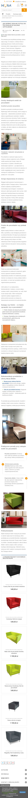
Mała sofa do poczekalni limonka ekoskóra (14, 652)
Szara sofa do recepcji (14, 720)
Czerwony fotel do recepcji (14, 619)
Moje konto (5, 778)
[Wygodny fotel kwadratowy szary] (14, 737)
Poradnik (8, 14)
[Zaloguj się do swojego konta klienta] (18, 5)
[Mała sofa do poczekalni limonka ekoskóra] (14, 636)
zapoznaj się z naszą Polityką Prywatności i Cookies (10, 792)
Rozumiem (22, 792)
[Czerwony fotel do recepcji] (14, 604)
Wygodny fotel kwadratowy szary (14, 753)
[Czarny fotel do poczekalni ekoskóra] (14, 571)
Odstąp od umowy (5, 785)
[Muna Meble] (14, 6)
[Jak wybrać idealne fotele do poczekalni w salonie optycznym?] (14, 35)
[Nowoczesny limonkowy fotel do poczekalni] (14, 671)
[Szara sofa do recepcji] (14, 705)
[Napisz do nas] (20, 1)
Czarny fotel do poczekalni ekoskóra (14, 586)
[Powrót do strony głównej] (2, 14)
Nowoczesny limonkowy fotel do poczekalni (14, 686)
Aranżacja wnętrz (17, 14)
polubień (17, 30)
